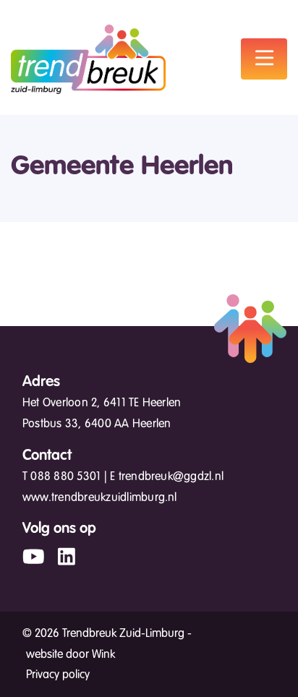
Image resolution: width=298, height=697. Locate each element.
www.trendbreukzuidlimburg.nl (99, 497)
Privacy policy (58, 674)
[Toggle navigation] (264, 59)
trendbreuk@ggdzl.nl (171, 476)
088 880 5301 (65, 476)
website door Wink (70, 654)
